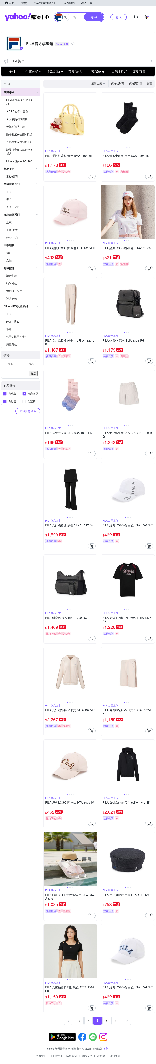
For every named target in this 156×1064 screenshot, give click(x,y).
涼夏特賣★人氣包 (142, 71)
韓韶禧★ (97, 71)
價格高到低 (135, 83)
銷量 (149, 83)
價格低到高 (117, 83)
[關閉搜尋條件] (65, 17)
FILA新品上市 (20, 61)
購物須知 (71, 1056)
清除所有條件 (28, 411)
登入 (119, 17)
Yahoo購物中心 (27, 17)
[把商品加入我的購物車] (92, 176)
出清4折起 (119, 71)
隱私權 (101, 1056)
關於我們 (56, 1056)
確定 (33, 373)
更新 (105, 1048)
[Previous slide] (46, 119)
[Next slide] (94, 119)
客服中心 (41, 1056)
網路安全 (87, 1056)
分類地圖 (114, 1056)
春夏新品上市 (77, 71)
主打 (12, 71)
